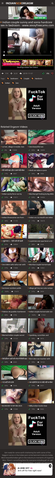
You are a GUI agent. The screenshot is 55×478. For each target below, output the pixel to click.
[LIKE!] (43, 73)
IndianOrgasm (19, 3)
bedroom (14, 78)
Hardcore (38, 78)
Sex (17, 83)
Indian (7, 83)
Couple (26, 78)
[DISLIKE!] (52, 73)
